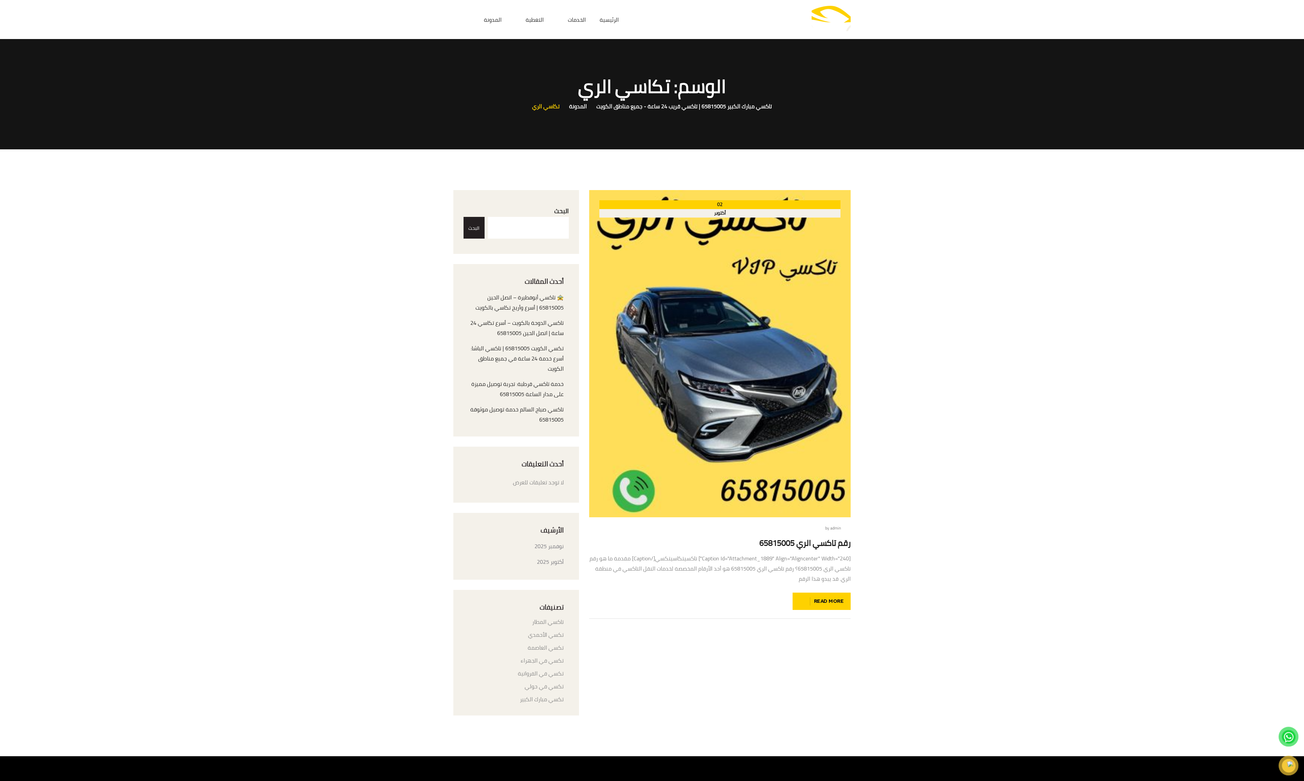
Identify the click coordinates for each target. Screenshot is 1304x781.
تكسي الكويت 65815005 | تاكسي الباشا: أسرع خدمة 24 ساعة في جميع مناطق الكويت (517, 358)
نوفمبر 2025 (549, 546)
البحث (561, 211)
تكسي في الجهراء (542, 660)
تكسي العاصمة (546, 648)
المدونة (493, 20)
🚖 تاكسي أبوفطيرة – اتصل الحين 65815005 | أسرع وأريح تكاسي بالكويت (519, 302)
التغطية (535, 20)
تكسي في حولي (544, 686)
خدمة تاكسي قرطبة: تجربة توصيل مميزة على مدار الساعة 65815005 (517, 389)
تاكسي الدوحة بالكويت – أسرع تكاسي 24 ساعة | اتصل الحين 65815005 (517, 328)
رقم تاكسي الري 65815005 (805, 543)
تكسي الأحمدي (546, 635)
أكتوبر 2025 (550, 562)
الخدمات (577, 20)
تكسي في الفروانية (541, 673)
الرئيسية (609, 20)
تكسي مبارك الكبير (542, 699)
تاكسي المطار (548, 622)
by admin (833, 528)
